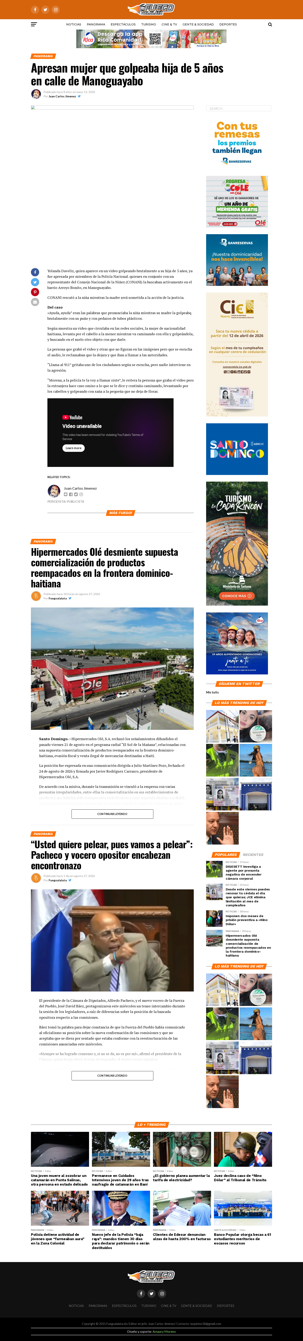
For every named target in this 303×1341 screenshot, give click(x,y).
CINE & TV (169, 24)
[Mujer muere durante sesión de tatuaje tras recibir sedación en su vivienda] (256, 726)
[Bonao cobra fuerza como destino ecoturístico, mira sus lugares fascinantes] (222, 726)
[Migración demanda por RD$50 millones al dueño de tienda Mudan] (256, 794)
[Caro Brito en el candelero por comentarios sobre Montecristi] (256, 760)
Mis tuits (212, 692)
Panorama (96, 24)
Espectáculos (123, 24)
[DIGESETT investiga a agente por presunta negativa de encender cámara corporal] (222, 760)
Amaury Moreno (164, 1331)
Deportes (228, 24)
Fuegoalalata (58, 598)
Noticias (73, 24)
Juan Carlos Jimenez (62, 96)
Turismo (148, 24)
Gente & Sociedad (198, 24)
